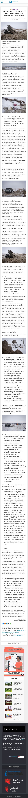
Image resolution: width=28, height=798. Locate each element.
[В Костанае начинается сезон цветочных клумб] (9, 702)
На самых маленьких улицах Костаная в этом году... (18, 696)
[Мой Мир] (6, 623)
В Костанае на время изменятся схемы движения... (17, 683)
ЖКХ (11, 9)
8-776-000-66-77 (17, 635)
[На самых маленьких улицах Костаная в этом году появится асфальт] (9, 696)
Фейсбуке (16, 632)
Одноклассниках (7, 632)
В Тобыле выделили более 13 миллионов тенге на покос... (17, 689)
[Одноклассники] (5, 623)
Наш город (15, 9)
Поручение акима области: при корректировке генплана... (17, 716)
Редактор (19, 18)
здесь (22, 739)
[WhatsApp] (10, 623)
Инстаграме (5, 634)
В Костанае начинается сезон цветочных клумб (17, 702)
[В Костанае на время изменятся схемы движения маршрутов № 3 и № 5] (9, 684)
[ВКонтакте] (3, 623)
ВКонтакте (20, 630)
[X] (8, 623)
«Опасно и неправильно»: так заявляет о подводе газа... (17, 708)
